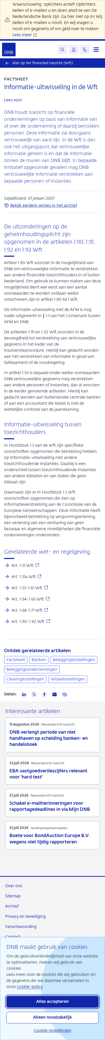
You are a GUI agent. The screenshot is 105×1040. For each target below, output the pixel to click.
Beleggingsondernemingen (31, 669)
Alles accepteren (52, 1002)
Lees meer (22, 34)
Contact (12, 936)
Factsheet (15, 659)
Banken (39, 659)
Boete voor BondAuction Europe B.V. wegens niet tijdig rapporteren (49, 838)
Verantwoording (20, 926)
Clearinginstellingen (25, 679)
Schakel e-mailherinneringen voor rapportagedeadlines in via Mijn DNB (49, 806)
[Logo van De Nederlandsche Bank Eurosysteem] (9, 49)
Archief (12, 906)
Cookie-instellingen (52, 1030)
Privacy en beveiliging (25, 916)
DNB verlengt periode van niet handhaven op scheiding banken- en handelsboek (48, 738)
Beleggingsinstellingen (74, 659)
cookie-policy (30, 986)
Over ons (13, 885)
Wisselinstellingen (68, 679)
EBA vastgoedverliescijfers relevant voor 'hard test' (48, 774)
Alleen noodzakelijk (52, 1018)
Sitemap (13, 896)
